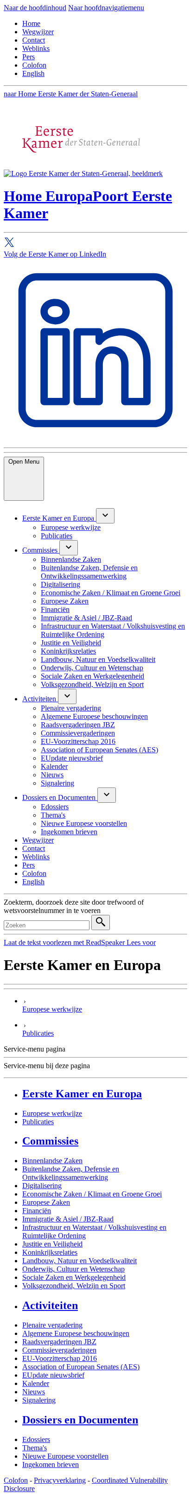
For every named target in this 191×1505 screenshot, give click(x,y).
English (33, 73)
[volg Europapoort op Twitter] (95, 243)
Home (31, 23)
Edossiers (36, 1439)
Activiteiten (50, 1305)
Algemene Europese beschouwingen (75, 1333)
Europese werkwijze (52, 1113)
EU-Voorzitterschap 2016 (59, 1358)
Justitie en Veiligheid (52, 1244)
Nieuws (33, 1392)
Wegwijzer (38, 32)
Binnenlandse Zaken (52, 1161)
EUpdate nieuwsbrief (53, 1375)
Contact (33, 40)
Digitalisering (42, 1186)
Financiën (36, 1211)
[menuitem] (59, 518)
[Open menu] (105, 515)
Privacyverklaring (60, 1480)
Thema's (34, 1448)
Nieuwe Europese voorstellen (65, 1456)
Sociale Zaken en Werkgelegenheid (74, 1277)
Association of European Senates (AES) (81, 1367)
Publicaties (38, 1122)
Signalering (39, 1400)
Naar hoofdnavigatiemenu (106, 8)
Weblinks (36, 48)
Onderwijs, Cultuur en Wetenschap (73, 1269)
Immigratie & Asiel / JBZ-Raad (68, 1219)
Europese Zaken (46, 1202)
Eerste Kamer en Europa (82, 1094)
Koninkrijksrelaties (49, 1252)
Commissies (50, 1141)
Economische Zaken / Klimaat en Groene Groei (92, 1194)
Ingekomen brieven (50, 1464)
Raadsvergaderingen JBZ (59, 1342)
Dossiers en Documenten (80, 1420)
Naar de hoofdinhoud (35, 8)
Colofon (34, 65)
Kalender (35, 1383)
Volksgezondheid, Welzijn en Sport (73, 1286)
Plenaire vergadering (52, 1325)
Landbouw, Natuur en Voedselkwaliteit (79, 1261)
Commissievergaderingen (59, 1350)
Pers (28, 57)
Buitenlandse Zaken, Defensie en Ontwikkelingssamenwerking (70, 1173)
